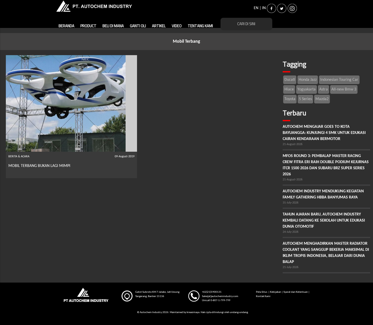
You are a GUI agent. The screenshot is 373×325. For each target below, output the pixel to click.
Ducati (289, 80)
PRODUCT (88, 26)
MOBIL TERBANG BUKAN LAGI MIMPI (39, 166)
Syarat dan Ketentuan (295, 292)
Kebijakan (275, 292)
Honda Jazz (308, 80)
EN (256, 8)
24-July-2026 (290, 232)
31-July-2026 (290, 202)
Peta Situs (262, 292)
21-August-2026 (292, 144)
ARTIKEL (159, 26)
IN (264, 8)
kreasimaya (193, 312)
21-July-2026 (290, 267)
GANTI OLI (138, 26)
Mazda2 (322, 99)
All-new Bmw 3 (343, 89)
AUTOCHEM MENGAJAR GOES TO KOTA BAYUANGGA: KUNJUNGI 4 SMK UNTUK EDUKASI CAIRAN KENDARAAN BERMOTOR (324, 133)
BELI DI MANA (113, 26)
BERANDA (66, 26)
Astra (323, 89)
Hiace (289, 89)
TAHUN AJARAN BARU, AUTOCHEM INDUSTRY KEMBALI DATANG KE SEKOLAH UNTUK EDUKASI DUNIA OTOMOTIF (324, 220)
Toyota (289, 99)
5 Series (305, 99)
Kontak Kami (263, 296)
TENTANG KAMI (200, 26)
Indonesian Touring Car (339, 80)
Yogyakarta (306, 89)
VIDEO (177, 26)
